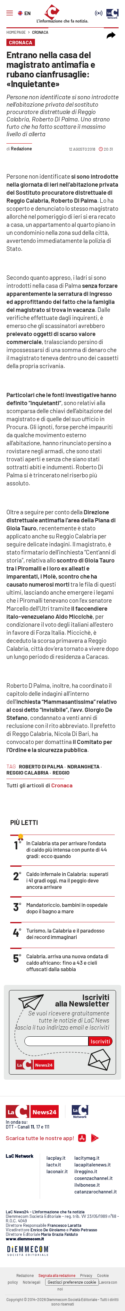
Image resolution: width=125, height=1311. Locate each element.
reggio (61, 772)
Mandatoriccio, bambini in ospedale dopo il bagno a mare (67, 907)
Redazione (25, 1275)
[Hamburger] (9, 13)
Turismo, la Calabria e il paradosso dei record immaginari (65, 933)
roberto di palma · (42, 766)
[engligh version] (21, 12)
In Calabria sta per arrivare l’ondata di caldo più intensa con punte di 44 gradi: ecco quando (66, 849)
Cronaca (40, 32)
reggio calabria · (28, 772)
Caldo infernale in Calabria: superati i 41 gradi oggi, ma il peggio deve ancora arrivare (67, 880)
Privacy (86, 1275)
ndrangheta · (84, 766)
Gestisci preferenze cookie (72, 1282)
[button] (111, 35)
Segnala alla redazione (56, 1275)
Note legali (31, 1282)
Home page (16, 32)
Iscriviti (100, 1041)
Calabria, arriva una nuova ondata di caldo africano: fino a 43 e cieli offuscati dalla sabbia (67, 962)
